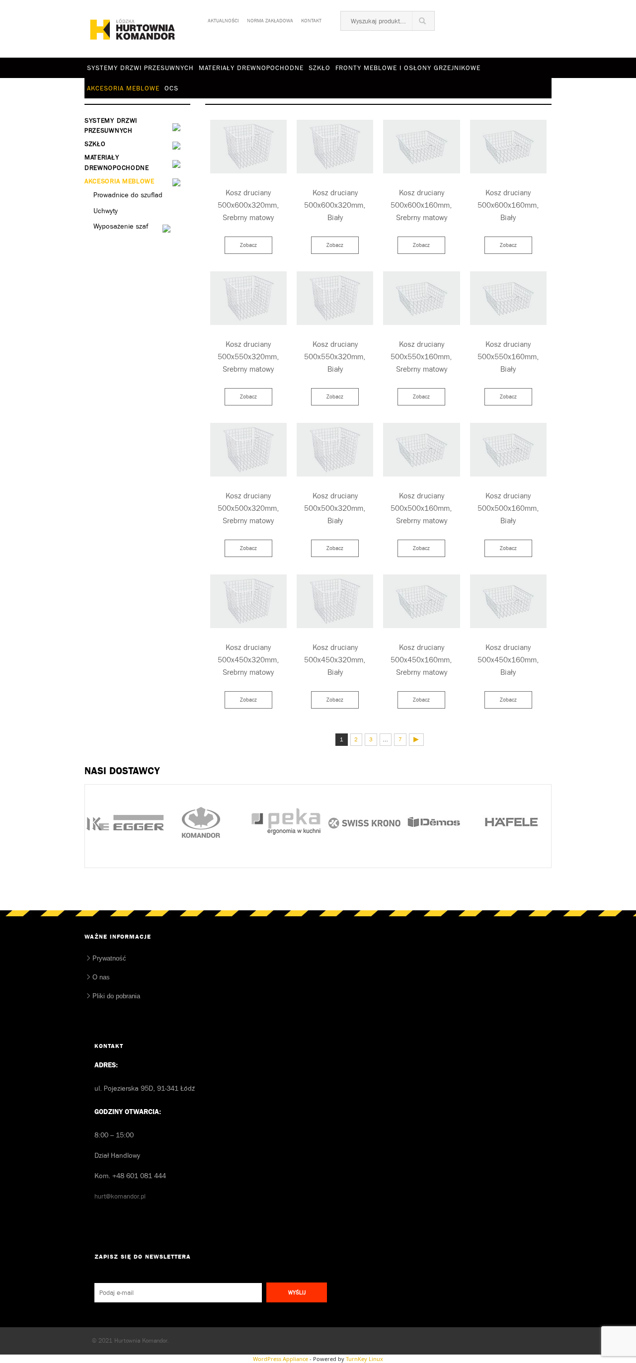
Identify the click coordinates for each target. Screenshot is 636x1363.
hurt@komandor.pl (120, 1196)
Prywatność (109, 958)
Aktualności (223, 19)
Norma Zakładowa (270, 19)
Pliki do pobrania (116, 996)
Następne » (416, 739)
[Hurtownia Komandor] (132, 29)
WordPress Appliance (280, 1359)
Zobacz (248, 245)
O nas (101, 977)
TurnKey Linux (364, 1359)
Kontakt (311, 19)
